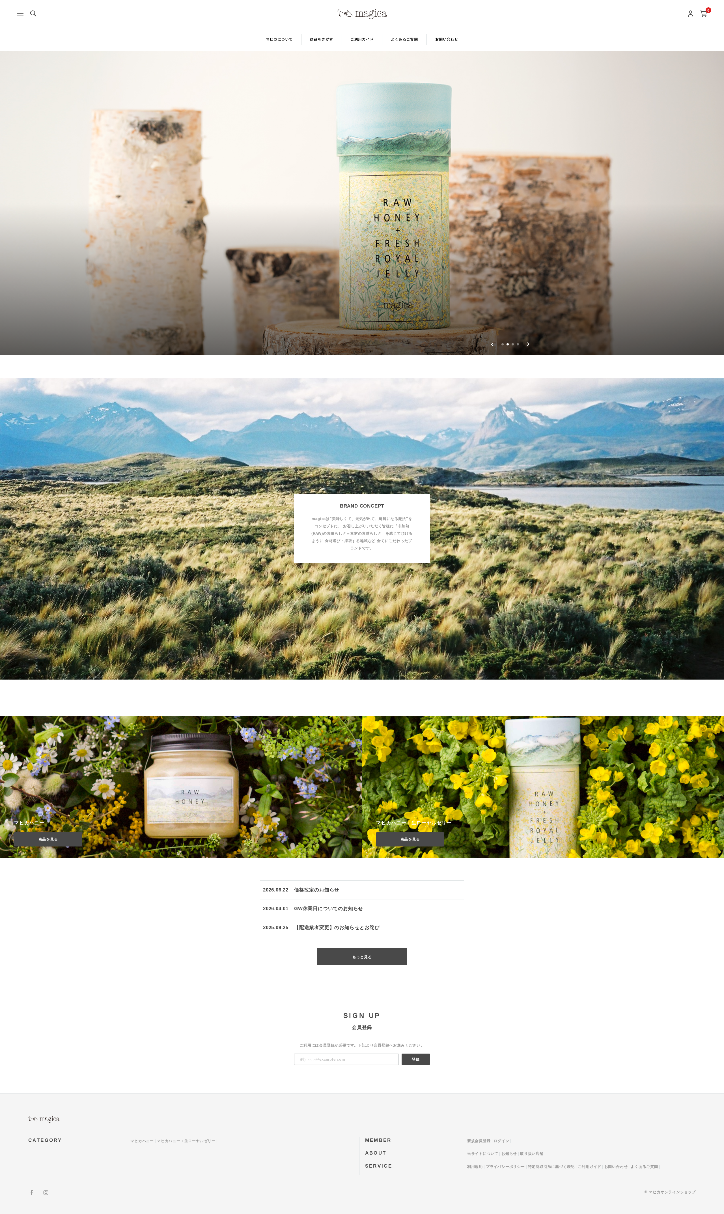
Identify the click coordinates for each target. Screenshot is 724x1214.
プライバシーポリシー (505, 1166)
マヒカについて (279, 39)
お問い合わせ (446, 39)
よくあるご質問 (404, 39)
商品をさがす (321, 39)
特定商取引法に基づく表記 (551, 1166)
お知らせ (509, 1153)
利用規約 (475, 1166)
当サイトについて (482, 1153)
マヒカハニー (142, 1141)
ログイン (501, 1141)
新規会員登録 (479, 1141)
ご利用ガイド (362, 39)
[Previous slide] (492, 344)
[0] (703, 14)
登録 (416, 1059)
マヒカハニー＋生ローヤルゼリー (186, 1141)
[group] (362, 203)
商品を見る (48, 839)
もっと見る (362, 957)
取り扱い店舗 (532, 1153)
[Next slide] (528, 344)
